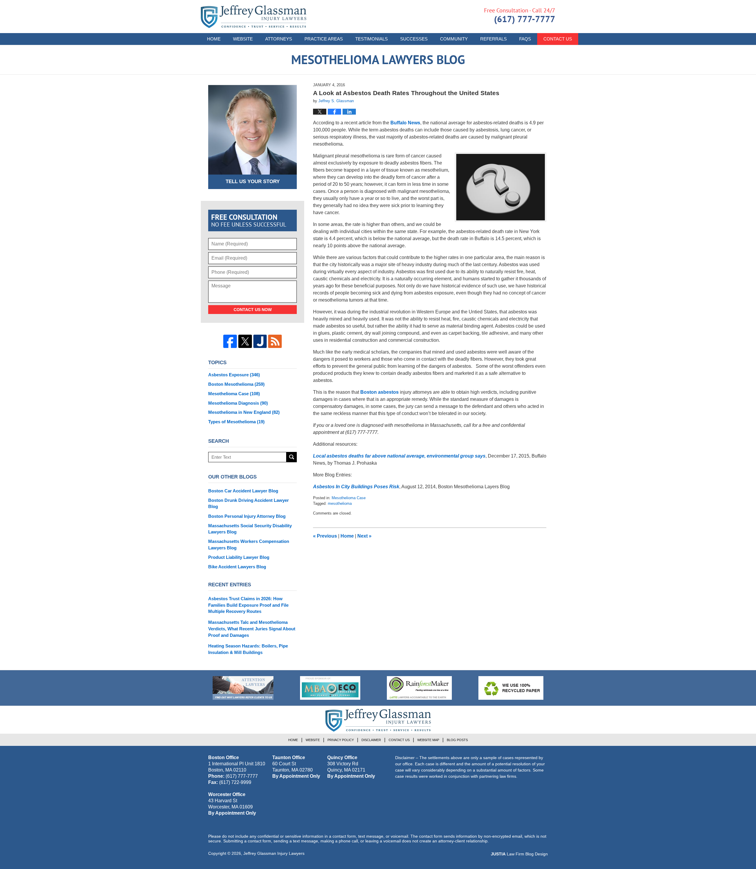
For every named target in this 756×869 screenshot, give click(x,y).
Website (243, 38)
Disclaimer (371, 740)
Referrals (493, 38)
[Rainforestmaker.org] (419, 688)
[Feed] (275, 341)
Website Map (428, 740)
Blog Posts (457, 740)
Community (454, 38)
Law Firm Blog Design (519, 854)
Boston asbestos (379, 392)
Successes (414, 38)
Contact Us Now (253, 309)
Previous (325, 535)
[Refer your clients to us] (243, 688)
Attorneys (278, 38)
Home (214, 38)
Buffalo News (405, 122)
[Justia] (260, 341)
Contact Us (557, 38)
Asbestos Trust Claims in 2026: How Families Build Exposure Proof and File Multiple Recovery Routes (248, 605)
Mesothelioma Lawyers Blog (253, 16)
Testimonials (371, 38)
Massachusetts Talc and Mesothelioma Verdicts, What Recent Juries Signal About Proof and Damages (251, 629)
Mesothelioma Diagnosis (238, 403)
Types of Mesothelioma (236, 421)
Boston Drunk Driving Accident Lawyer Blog (248, 503)
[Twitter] (245, 341)
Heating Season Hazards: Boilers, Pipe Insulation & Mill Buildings (248, 649)
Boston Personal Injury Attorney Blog (247, 516)
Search (291, 457)
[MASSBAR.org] (330, 688)
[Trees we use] (510, 688)
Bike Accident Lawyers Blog (237, 566)
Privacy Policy (341, 740)
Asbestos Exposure (234, 374)
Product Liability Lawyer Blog (238, 557)
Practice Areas (323, 38)
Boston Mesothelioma (236, 384)
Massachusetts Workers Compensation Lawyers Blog (248, 544)
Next (364, 535)
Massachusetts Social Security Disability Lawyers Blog (250, 529)
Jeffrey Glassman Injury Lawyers (273, 853)
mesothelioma (340, 503)
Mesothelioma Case (349, 498)
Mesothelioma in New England (244, 412)
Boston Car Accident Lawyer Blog (243, 490)
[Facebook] (230, 341)
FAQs (525, 38)
